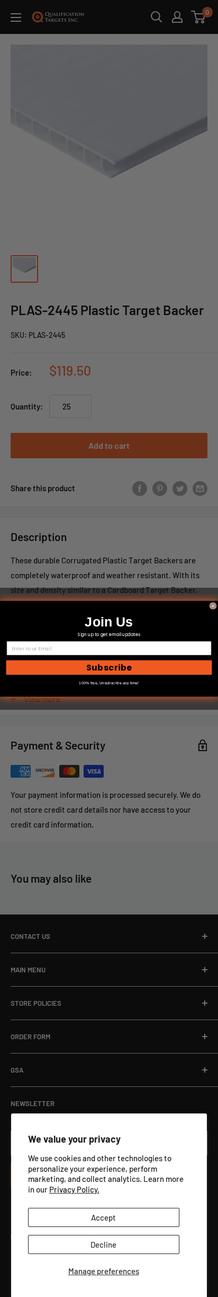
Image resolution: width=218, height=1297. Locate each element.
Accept (103, 1217)
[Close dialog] (213, 605)
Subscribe (109, 667)
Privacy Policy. (74, 1189)
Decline (103, 1244)
